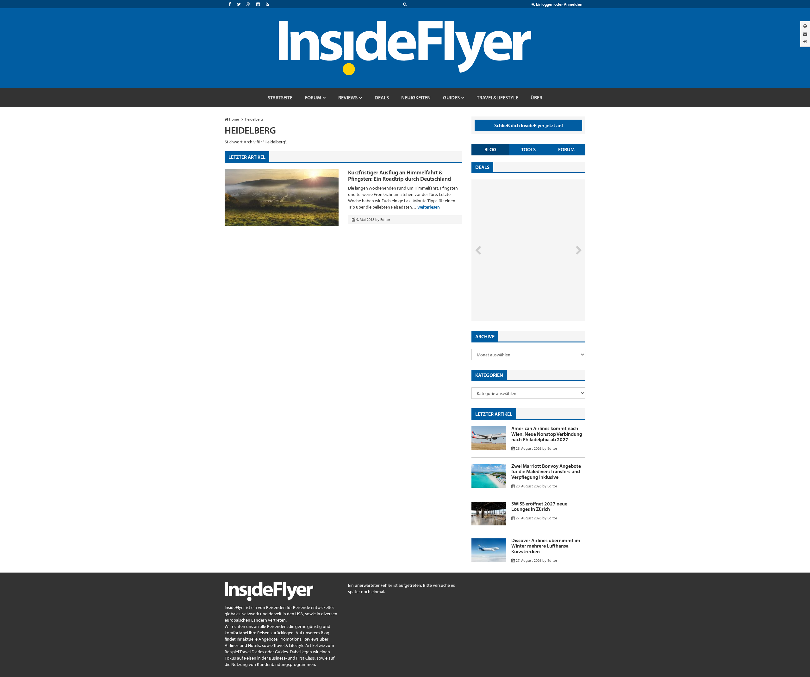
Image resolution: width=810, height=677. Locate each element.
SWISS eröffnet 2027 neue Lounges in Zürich (539, 506)
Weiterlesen (428, 207)
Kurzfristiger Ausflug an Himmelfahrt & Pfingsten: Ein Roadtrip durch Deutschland (399, 175)
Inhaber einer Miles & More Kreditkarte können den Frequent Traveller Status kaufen (516, 294)
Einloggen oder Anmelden (558, 4)
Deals (482, 167)
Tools (528, 149)
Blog (490, 149)
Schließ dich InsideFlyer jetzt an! (528, 125)
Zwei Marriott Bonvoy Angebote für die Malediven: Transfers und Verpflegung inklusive (546, 471)
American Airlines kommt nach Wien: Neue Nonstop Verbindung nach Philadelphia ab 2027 (546, 433)
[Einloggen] (805, 42)
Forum (566, 149)
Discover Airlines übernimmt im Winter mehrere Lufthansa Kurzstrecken (545, 546)
